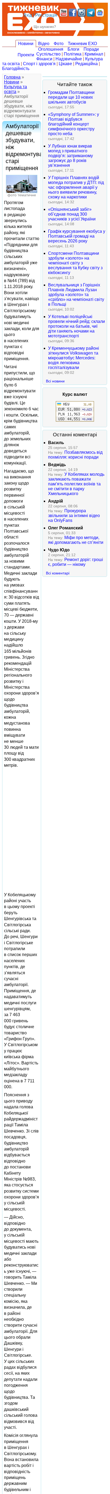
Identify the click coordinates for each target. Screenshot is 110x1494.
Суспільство (48, 54)
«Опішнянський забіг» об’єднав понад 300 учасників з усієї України (72, 214)
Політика (72, 54)
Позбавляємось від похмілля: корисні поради (75, 454)
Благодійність (15, 68)
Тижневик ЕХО (82, 43)
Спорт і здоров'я (39, 63)
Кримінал (94, 54)
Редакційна (86, 63)
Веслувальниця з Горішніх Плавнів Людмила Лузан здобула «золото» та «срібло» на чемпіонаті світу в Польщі (76, 295)
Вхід (27, 15)
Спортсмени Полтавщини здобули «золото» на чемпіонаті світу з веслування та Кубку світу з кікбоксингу (75, 263)
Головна (12, 77)
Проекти (26, 55)
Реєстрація (46, 15)
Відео (43, 43)
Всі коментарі (57, 573)
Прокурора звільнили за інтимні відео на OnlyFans (74, 515)
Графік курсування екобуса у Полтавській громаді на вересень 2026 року (76, 236)
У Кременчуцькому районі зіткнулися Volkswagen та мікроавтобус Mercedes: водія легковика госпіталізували (73, 358)
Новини (25, 43)
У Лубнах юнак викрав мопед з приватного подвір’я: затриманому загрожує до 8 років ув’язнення (70, 156)
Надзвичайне (69, 59)
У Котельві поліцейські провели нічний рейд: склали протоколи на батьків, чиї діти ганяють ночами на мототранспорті (76, 326)
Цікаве (65, 63)
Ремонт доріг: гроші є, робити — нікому (75, 562)
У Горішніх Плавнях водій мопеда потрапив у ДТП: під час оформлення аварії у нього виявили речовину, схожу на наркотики (76, 187)
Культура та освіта (15, 89)
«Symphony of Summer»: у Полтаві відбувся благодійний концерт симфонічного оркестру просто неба (73, 124)
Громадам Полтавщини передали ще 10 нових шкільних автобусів (71, 97)
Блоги (73, 49)
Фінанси (44, 59)
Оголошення (50, 49)
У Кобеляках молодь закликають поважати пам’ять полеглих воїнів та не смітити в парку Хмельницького (76, 484)
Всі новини (55, 381)
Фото (59, 43)
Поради (91, 49)
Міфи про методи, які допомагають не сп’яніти (75, 540)
